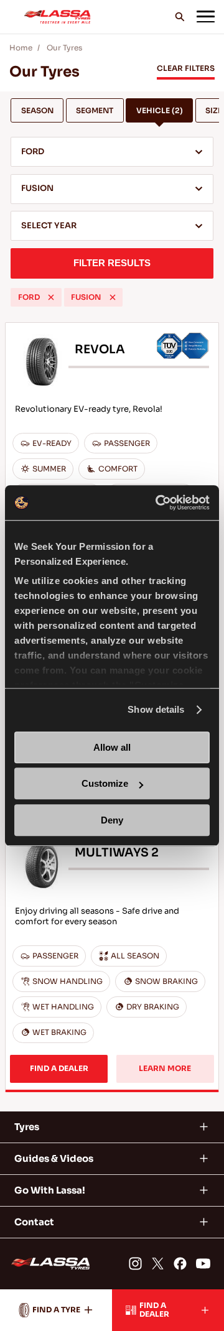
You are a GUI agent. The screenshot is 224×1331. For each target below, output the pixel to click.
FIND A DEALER (59, 1068)
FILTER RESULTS (112, 262)
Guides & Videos (53, 1158)
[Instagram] (135, 1263)
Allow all (112, 747)
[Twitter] (158, 1263)
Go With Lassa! (49, 1190)
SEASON (37, 110)
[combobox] (112, 152)
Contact (34, 1222)
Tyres (26, 1127)
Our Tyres (64, 48)
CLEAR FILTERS (186, 68)
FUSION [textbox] (37, 188)
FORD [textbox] (32, 152)
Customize (105, 783)
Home (20, 48)
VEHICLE (159, 110)
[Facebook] (180, 1263)
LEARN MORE (165, 1068)
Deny (112, 820)
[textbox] (111, 227)
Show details (156, 709)
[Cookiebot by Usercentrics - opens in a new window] (158, 502)
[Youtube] (203, 1263)
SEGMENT (94, 110)
